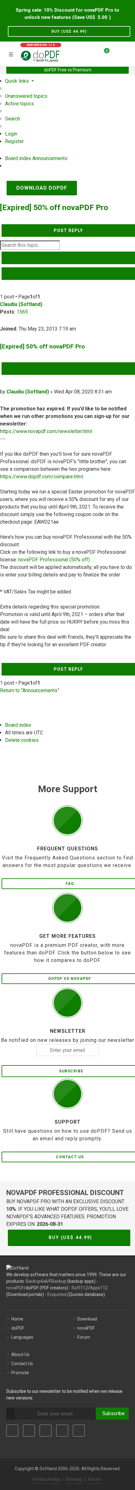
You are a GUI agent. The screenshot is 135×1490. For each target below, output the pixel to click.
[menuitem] (26, 96)
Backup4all (36, 1281)
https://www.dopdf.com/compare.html (41, 477)
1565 (22, 312)
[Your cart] (103, 53)
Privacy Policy (46, 1479)
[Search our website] (128, 53)
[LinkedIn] (45, 1431)
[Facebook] (12, 1431)
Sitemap (74, 1479)
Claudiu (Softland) (21, 304)
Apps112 (99, 1287)
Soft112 (80, 1287)
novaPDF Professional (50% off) (54, 560)
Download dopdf (41, 188)
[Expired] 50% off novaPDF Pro (54, 207)
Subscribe (112, 1413)
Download (87, 1318)
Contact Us (22, 1363)
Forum (83, 1337)
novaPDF (15, 1287)
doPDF (17, 1328)
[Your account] (116, 53)
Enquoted (57, 1294)
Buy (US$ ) (69, 31)
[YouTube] (62, 1431)
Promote (20, 1372)
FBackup (57, 1281)
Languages (22, 1337)
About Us (20, 1354)
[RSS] (79, 1431)
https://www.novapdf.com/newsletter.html (46, 431)
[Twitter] (29, 1431)
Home (17, 1318)
